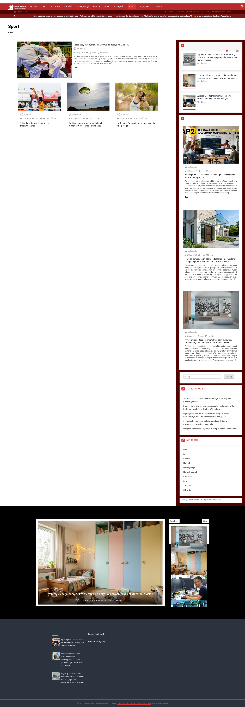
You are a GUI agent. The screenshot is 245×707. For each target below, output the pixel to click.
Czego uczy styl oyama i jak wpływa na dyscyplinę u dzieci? (101, 44)
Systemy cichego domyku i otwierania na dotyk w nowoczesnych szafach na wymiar (217, 56)
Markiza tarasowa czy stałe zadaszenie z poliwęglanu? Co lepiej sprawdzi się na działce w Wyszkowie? (152, 16)
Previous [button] (174, 521)
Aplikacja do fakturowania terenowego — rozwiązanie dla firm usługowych (75, 16)
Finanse (55, 6)
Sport (132, 6)
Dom (44, 6)
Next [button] (205, 521)
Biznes (34, 6)
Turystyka (144, 6)
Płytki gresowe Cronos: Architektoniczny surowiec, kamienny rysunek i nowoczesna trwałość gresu (208, 341)
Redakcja (82, 49)
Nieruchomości (101, 6)
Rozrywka (119, 6)
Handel (68, 6)
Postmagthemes (161, 703)
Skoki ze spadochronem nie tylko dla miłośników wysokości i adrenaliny (86, 124)
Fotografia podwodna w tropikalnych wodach (201, 499)
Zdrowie (157, 6)
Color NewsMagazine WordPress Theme (134, 703)
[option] (75, 16)
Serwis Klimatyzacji (96, 641)
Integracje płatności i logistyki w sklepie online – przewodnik (210, 428)
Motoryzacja (82, 6)
